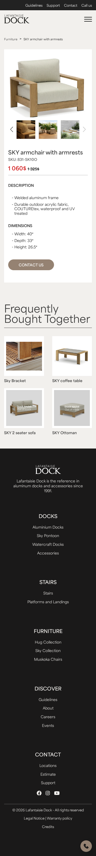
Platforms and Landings (48, 601)
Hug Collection (48, 641)
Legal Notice (34, 818)
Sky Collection (48, 650)
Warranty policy (59, 818)
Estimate (48, 774)
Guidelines (33, 5)
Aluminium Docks (48, 526)
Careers (48, 716)
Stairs (48, 592)
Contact (70, 5)
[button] (11, 129)
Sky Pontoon (48, 535)
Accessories (48, 552)
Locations (48, 765)
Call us (86, 5)
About (48, 707)
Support (53, 5)
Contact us (31, 264)
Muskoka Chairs (48, 659)
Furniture (10, 39)
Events (48, 725)
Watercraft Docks (48, 544)
